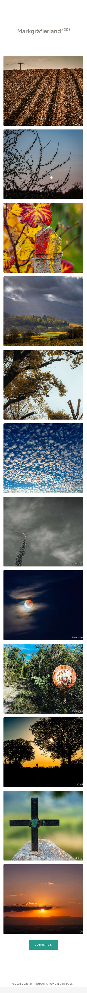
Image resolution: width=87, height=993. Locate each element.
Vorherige (43, 944)
